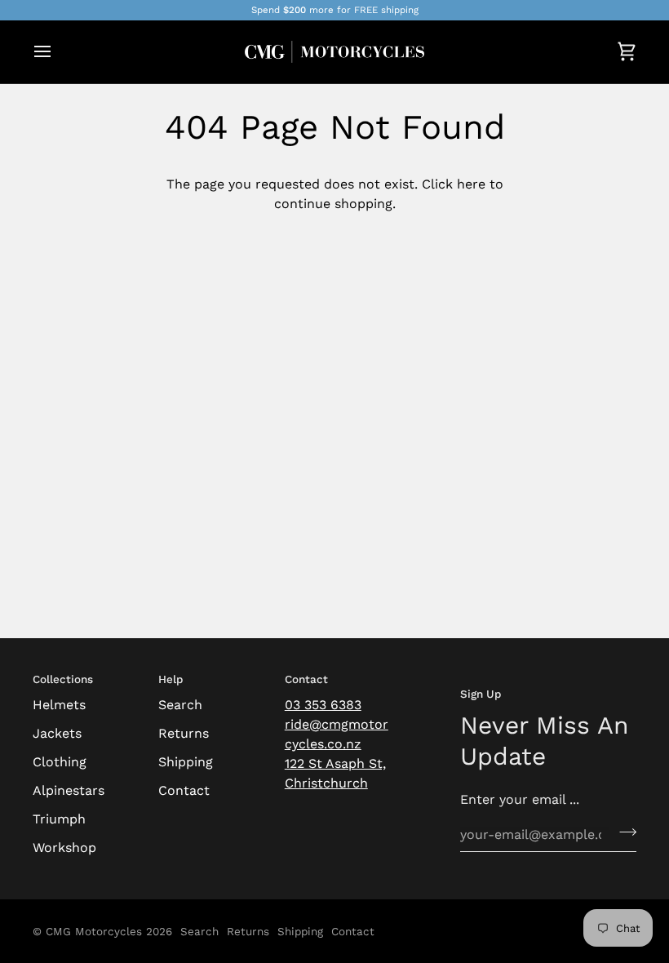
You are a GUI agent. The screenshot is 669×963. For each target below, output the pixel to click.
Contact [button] (306, 679)
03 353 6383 (323, 704)
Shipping (185, 762)
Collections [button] (63, 679)
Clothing (59, 762)
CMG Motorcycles (94, 931)
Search (180, 704)
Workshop (64, 847)
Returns (183, 733)
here (471, 184)
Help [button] (170, 679)
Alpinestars (68, 790)
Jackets (57, 733)
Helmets (59, 704)
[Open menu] (57, 51)
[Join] (622, 832)
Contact (184, 790)
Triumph (59, 819)
